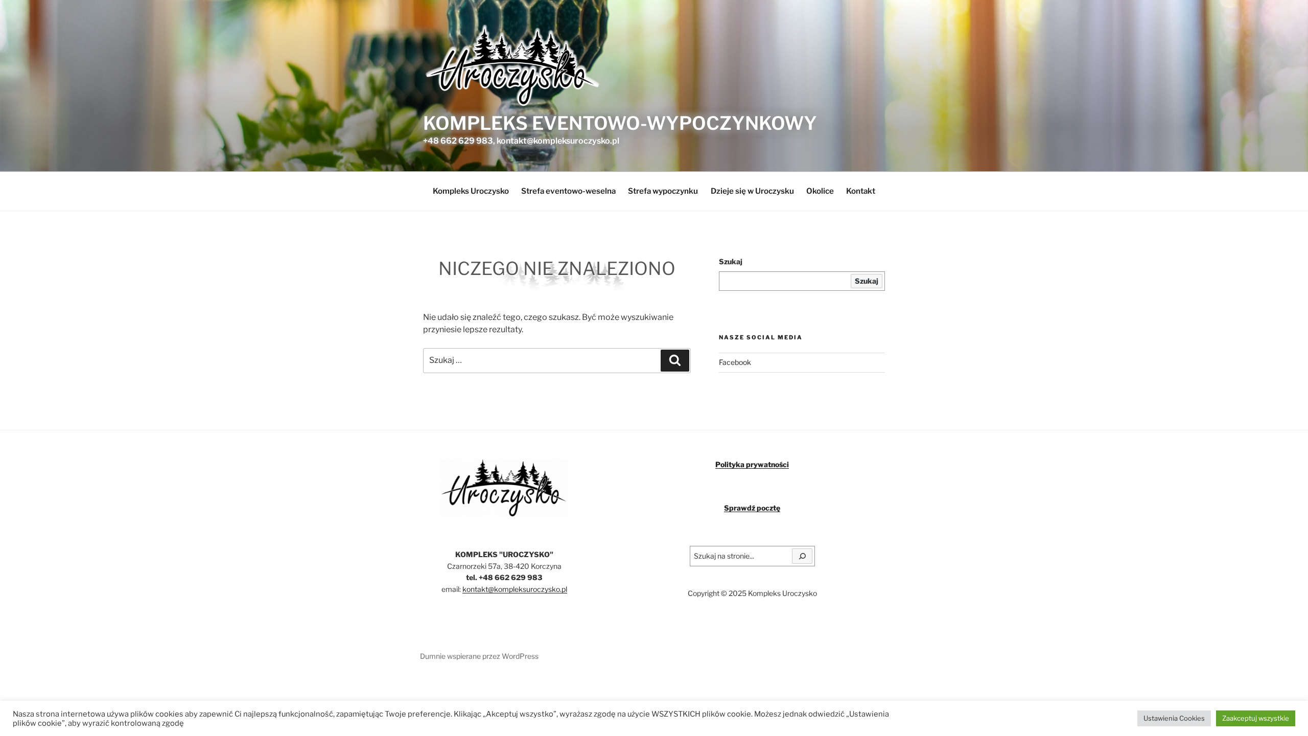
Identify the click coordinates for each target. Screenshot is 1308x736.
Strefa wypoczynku (663, 191)
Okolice (820, 191)
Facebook (735, 362)
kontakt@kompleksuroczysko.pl (514, 589)
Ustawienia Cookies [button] (1174, 718)
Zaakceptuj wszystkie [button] (1255, 718)
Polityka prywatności (752, 464)
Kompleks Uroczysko (471, 191)
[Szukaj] (802, 556)
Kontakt (860, 191)
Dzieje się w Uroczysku (752, 191)
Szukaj (730, 261)
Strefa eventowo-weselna (568, 191)
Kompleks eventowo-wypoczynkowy (620, 123)
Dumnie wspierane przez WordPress (479, 656)
